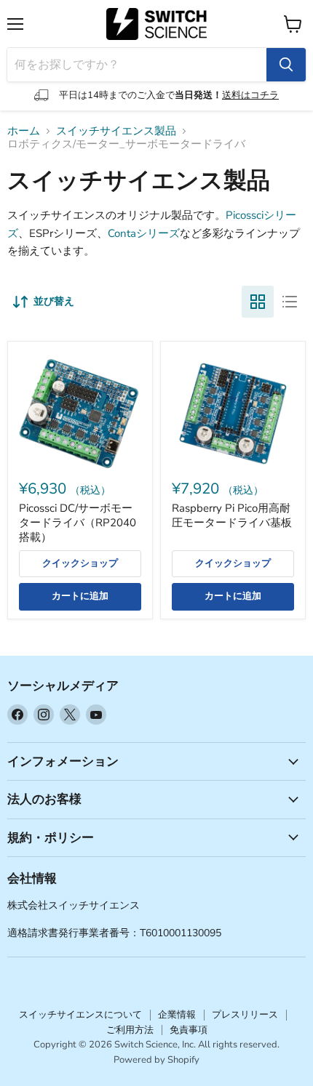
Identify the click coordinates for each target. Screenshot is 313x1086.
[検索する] (286, 64)
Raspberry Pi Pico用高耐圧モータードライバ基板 (232, 515)
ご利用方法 (130, 1030)
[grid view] (258, 302)
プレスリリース (245, 1014)
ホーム (23, 131)
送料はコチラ (250, 95)
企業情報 (177, 1014)
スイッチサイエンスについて (80, 1014)
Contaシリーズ (144, 233)
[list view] (290, 302)
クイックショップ (80, 563)
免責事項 (188, 1030)
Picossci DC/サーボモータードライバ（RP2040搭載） (77, 522)
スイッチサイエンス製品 (116, 131)
